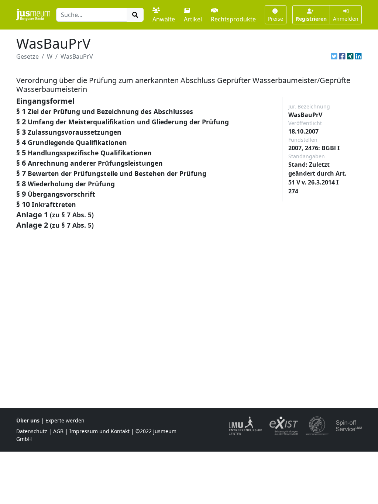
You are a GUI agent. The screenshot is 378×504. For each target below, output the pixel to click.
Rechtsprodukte (233, 19)
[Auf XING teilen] (350, 56)
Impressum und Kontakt (99, 431)
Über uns (27, 420)
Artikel (193, 19)
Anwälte (163, 19)
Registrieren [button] (311, 18)
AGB (58, 431)
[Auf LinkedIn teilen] (358, 56)
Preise (275, 18)
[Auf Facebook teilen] (342, 56)
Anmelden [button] (345, 18)
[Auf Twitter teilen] (334, 56)
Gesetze (27, 56)
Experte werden (65, 420)
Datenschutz (31, 431)
